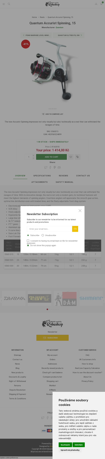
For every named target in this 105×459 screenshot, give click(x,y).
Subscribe (34, 235)
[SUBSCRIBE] (75, 229)
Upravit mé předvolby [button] (70, 450)
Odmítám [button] (79, 445)
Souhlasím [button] (65, 445)
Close (80, 210)
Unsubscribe (50, 235)
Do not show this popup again (43, 245)
